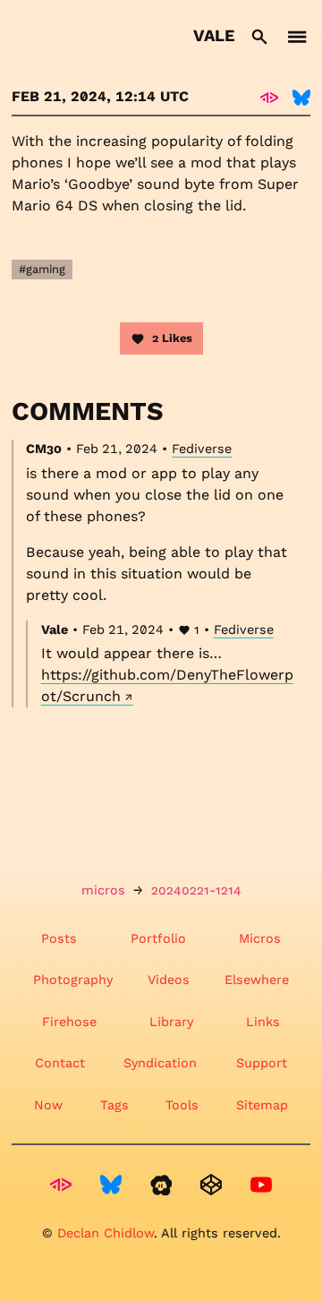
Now (48, 1105)
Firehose (69, 1021)
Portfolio (158, 938)
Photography (73, 979)
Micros (260, 938)
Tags (114, 1105)
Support (261, 1063)
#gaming (42, 269)
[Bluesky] (301, 96)
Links (263, 1021)
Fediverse (202, 448)
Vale (214, 35)
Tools (182, 1105)
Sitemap (262, 1105)
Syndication (160, 1063)
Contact (60, 1063)
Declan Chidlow (105, 1233)
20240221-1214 (196, 890)
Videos (169, 979)
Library (171, 1021)
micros (103, 890)
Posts (59, 938)
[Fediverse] (269, 96)
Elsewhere (257, 979)
